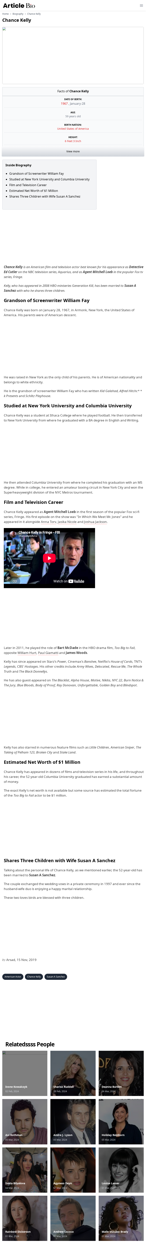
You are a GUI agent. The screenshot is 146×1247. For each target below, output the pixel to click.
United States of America (73, 128)
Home (5, 13)
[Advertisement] (73, 236)
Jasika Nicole (67, 521)
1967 (64, 103)
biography (18, 13)
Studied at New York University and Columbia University (49, 179)
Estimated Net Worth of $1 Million (33, 191)
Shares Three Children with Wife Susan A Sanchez (44, 196)
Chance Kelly (34, 976)
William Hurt (26, 652)
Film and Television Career (28, 185)
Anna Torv (48, 521)
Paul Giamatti (48, 652)
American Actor (13, 976)
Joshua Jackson (95, 521)
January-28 (77, 103)
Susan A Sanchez (56, 976)
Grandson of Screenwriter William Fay (36, 173)
